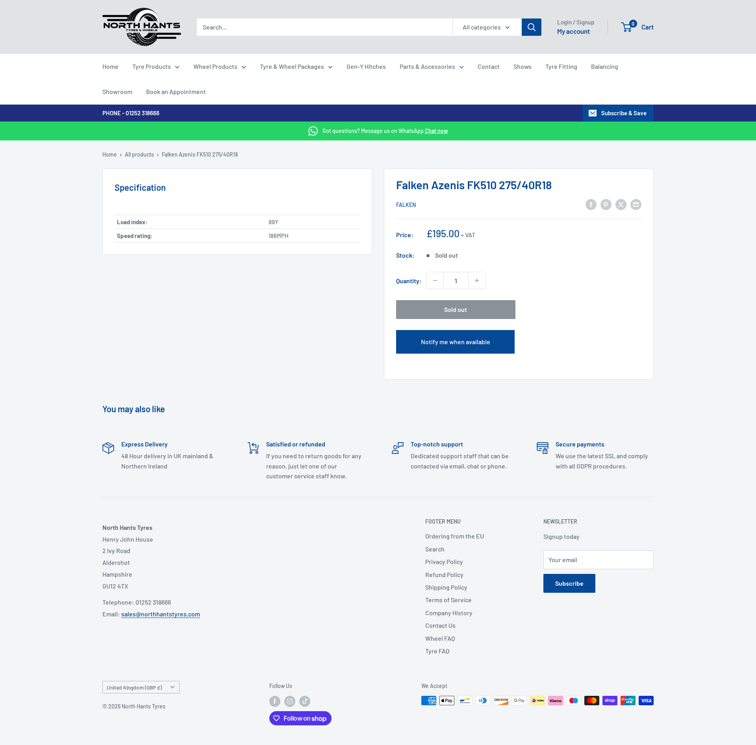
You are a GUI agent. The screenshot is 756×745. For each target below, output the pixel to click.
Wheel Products (215, 66)
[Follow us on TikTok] (304, 701)
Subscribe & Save (624, 112)
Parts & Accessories (427, 66)
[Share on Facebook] (591, 204)
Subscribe (569, 583)
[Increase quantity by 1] (477, 280)
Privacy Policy (444, 561)
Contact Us (440, 625)
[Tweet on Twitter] (620, 204)
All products (139, 154)
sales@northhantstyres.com (160, 614)
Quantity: (409, 280)
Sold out (455, 309)
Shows (522, 66)
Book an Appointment (176, 91)
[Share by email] (635, 204)
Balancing (604, 66)
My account (573, 31)
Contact (489, 66)
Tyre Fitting (561, 66)
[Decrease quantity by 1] (435, 280)
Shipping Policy (446, 587)
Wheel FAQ (440, 638)
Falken (406, 204)
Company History (448, 612)
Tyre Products (151, 66)
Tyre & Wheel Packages (292, 66)
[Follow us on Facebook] (274, 701)
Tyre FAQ (437, 651)
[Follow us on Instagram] (289, 701)
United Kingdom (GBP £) (134, 687)
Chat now (436, 130)
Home (110, 66)
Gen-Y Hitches (366, 66)
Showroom (117, 91)
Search (435, 549)
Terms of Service (448, 599)
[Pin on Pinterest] (605, 204)
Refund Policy (444, 574)
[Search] (531, 27)
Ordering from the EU (454, 536)
